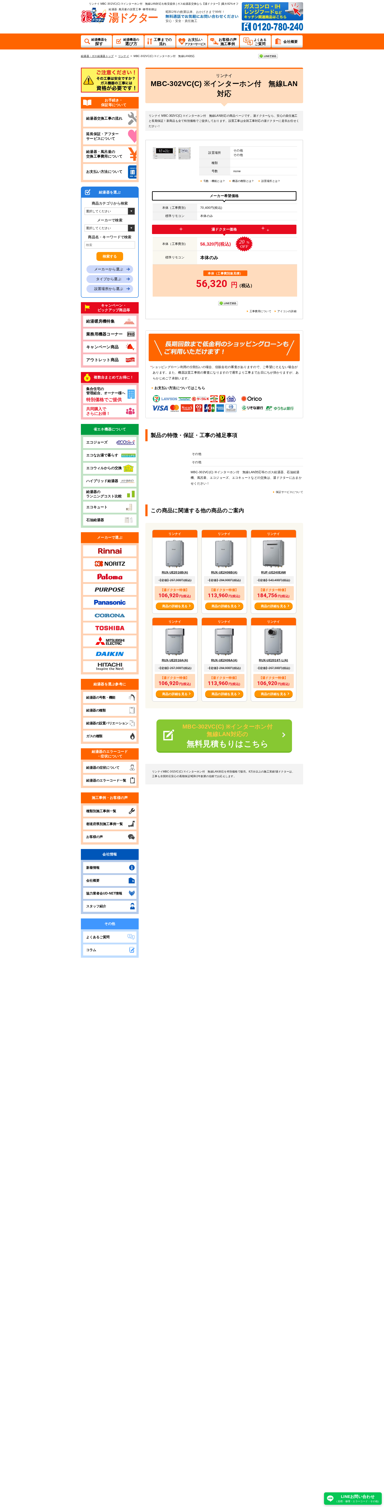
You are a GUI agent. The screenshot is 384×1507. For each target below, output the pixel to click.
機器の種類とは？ (243, 181)
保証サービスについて (289, 492)
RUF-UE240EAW (273, 572)
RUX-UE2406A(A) (224, 660)
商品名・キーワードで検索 (109, 237)
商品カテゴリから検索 (110, 203)
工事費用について (260, 311)
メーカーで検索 (109, 220)
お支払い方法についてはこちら (179, 388)
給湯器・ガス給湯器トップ (97, 56)
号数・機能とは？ (214, 181)
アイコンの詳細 (286, 311)
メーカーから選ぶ (108, 269)
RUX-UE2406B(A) (224, 572)
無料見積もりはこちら (230, 735)
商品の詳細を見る (175, 606)
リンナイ (123, 56)
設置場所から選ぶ (108, 289)
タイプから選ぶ (108, 279)
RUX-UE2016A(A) (175, 660)
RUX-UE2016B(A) (175, 572)
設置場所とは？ (270, 181)
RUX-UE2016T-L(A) (273, 660)
